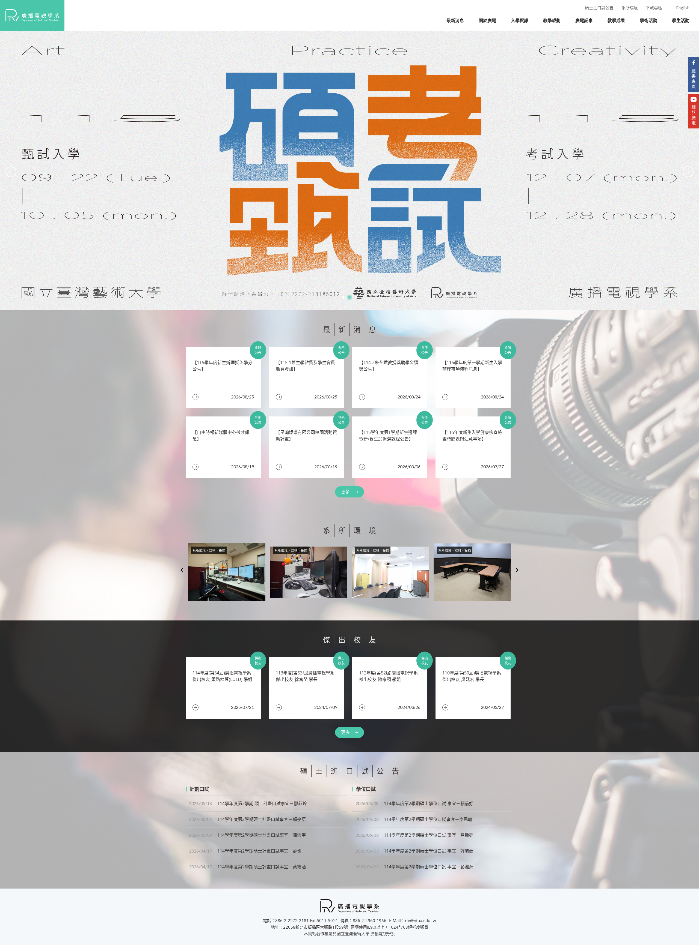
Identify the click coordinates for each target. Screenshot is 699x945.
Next (517, 570)
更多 (345, 492)
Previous (181, 570)
